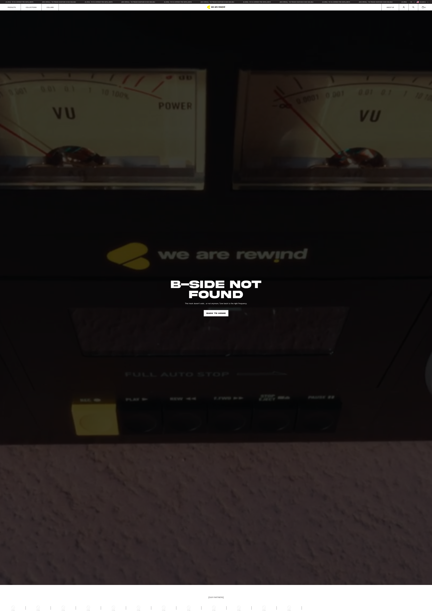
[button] (413, 7)
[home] (216, 7)
